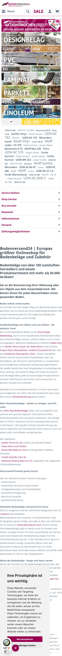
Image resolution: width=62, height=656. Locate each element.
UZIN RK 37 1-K (45, 171)
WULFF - (16, 137)
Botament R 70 (14, 148)
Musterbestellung (22, 396)
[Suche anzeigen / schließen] (28, 11)
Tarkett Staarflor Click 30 (13, 457)
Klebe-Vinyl (56, 342)
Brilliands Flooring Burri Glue (20, 353)
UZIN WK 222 (23, 159)
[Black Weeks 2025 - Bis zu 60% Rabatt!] (31, 25)
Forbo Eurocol (35, 134)
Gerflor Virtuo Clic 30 (11, 442)
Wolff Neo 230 (33, 148)
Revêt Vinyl (21, 141)
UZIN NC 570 (14, 152)
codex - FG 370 (13, 145)
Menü (10, 11)
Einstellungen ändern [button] (25, 645)
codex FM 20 (37, 141)
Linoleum (4, 514)
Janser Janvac (39, 156)
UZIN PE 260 (16, 163)
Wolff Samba (43, 163)
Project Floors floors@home (13, 350)
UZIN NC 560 (19, 182)
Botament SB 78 (43, 130)
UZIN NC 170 (30, 137)
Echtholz (28, 163)
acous (41, 167)
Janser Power (46, 145)
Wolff (48, 141)
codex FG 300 (40, 159)
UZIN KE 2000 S (35, 178)
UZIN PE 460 (34, 175)
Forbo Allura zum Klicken (13, 446)
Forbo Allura (36, 346)
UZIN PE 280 (10, 130)
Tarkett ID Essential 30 (39, 350)
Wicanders (11, 167)
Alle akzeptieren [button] (25, 639)
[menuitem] (8, 11)
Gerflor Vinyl (19, 134)
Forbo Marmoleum (16, 174)
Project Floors (33, 152)
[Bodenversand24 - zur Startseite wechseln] (16, 4)
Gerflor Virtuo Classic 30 (17, 346)
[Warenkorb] (57, 11)
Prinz (46, 148)
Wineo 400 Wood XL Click (13, 449)
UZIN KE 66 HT (27, 167)
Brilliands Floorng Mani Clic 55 (16, 460)
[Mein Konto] (50, 11)
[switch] (6, 651)
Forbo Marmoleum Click (29, 524)
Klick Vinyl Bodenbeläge (16, 410)
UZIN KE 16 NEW (26, 130)
